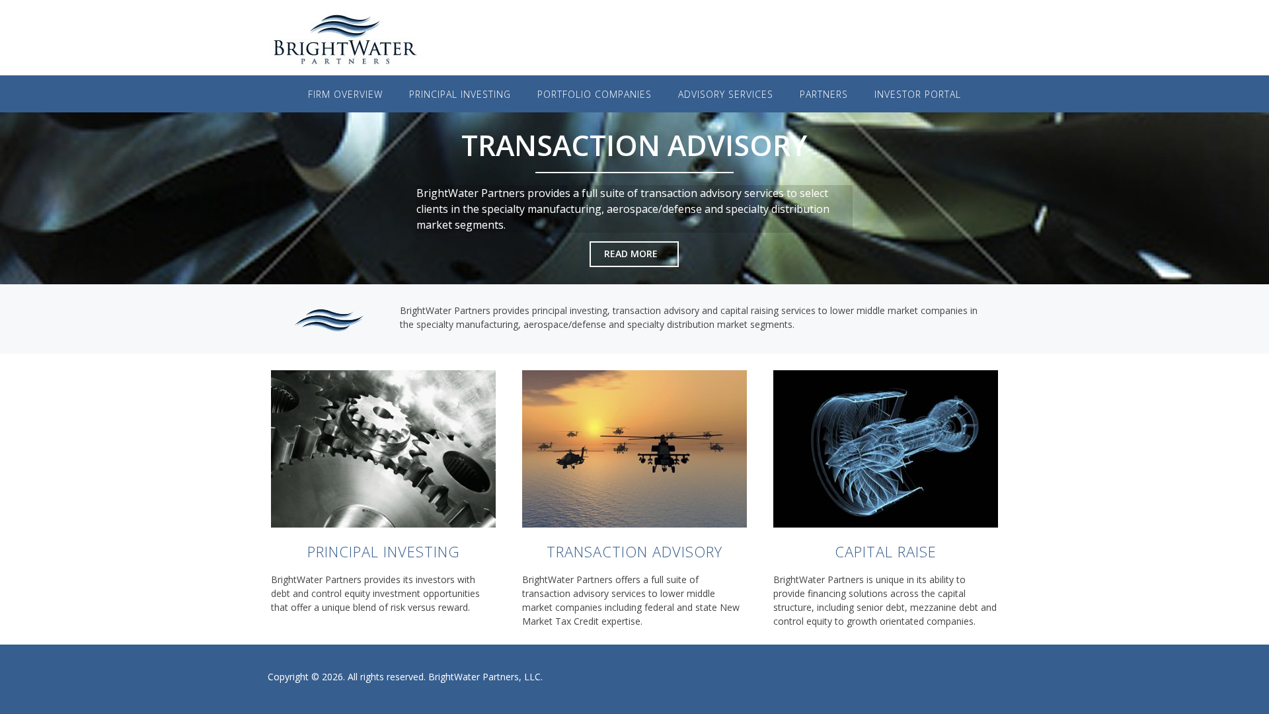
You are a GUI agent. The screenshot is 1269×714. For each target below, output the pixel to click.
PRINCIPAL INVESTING (383, 551)
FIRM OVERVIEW (345, 94)
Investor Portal (917, 94)
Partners (824, 94)
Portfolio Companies (594, 94)
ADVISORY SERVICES (725, 94)
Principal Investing (460, 94)
